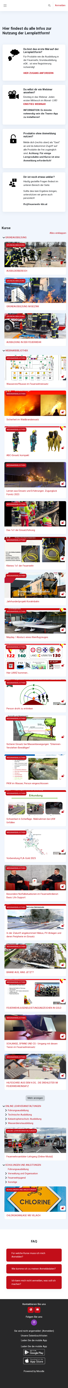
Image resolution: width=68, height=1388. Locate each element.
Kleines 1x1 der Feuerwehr (20, 565)
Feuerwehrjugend (17, 1177)
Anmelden (60, 5)
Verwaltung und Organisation (23, 1173)
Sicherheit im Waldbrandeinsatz (22, 419)
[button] (49, 5)
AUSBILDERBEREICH (16, 270)
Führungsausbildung (18, 1110)
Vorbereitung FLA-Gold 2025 (21, 858)
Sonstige (12, 1182)
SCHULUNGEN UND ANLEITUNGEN (23, 1165)
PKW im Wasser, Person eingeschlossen (27, 783)
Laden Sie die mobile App (34, 1340)
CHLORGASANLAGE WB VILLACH (23, 1215)
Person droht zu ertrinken (19, 708)
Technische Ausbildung (20, 1114)
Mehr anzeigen (35, 1098)
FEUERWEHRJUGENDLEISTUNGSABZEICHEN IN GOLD (33, 1007)
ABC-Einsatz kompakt (17, 455)
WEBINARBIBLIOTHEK (16, 350)
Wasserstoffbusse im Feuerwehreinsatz (27, 384)
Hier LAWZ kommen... (17, 672)
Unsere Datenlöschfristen (34, 1335)
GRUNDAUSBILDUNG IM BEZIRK (22, 306)
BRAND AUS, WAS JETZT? (20, 972)
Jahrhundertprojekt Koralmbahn (22, 601)
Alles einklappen (58, 233)
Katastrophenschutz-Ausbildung (24, 1118)
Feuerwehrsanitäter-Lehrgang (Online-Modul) (29, 1156)
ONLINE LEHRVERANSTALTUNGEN (23, 1106)
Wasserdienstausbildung (20, 1123)
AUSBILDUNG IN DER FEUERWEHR (23, 342)
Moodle (40, 1371)
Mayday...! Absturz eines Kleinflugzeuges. (27, 637)
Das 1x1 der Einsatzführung (20, 530)
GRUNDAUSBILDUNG (16, 237)
